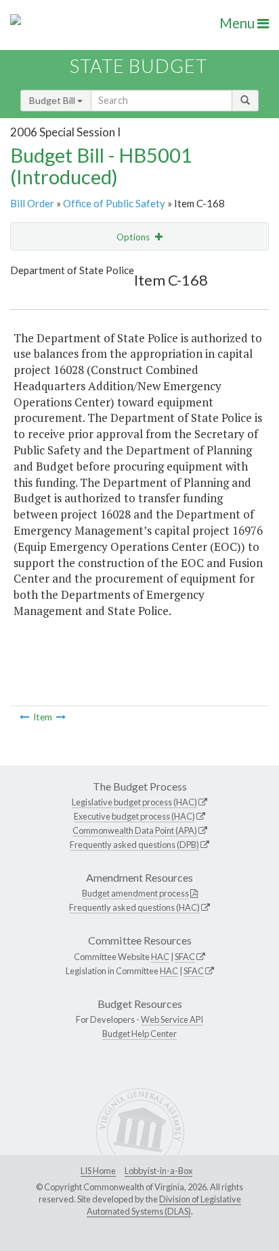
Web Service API (172, 1019)
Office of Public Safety (114, 203)
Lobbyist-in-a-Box (158, 1170)
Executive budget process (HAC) (134, 816)
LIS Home (98, 1170)
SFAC (185, 956)
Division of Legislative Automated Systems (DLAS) (164, 1205)
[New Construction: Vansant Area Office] (61, 717)
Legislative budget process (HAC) (134, 802)
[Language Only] (24, 717)
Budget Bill (53, 100)
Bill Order (32, 203)
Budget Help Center (139, 1033)
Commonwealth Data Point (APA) (134, 830)
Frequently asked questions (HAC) (134, 907)
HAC (160, 956)
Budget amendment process (135, 893)
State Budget (138, 66)
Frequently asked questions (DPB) (134, 844)
